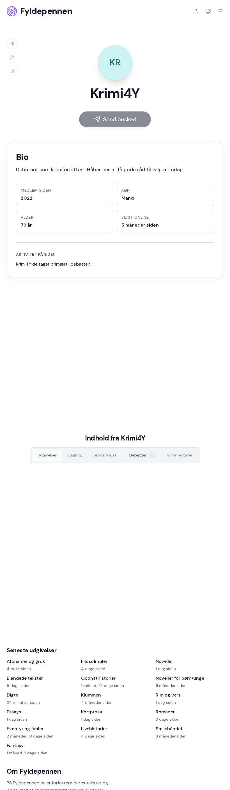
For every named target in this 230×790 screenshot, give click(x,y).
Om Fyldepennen (34, 771)
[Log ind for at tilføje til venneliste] (12, 57)
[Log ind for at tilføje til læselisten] (12, 70)
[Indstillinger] (208, 11)
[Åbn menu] (220, 11)
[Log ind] (196, 11)
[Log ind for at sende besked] (12, 43)
